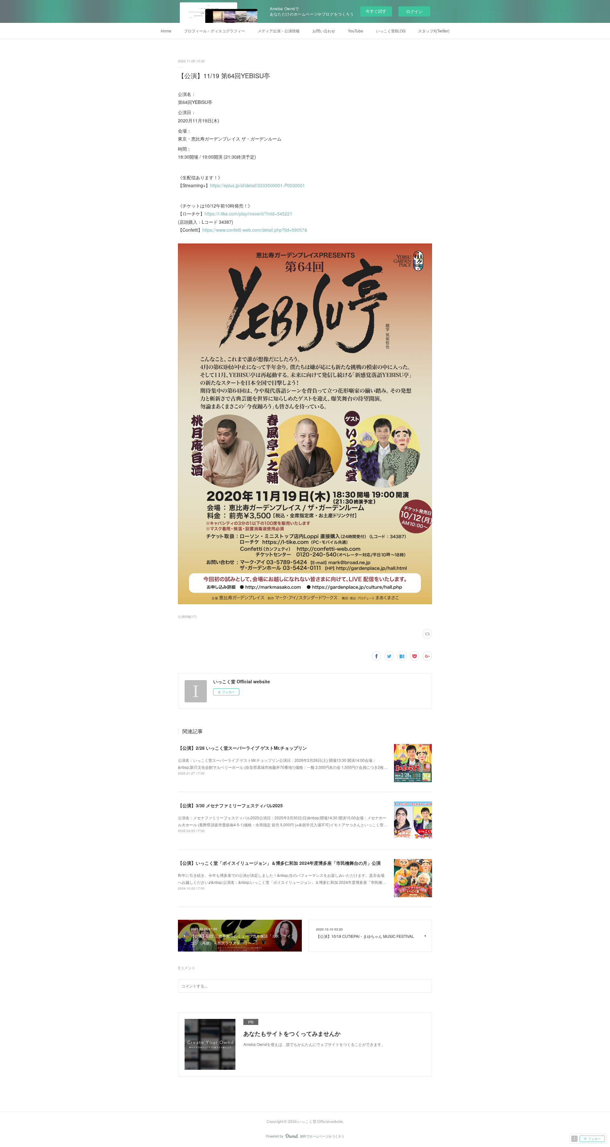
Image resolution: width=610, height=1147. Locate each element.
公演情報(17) (187, 616)
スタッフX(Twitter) (434, 30)
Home (166, 30)
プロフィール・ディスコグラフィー (214, 30)
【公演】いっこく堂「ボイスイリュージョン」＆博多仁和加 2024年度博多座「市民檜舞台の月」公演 (279, 863)
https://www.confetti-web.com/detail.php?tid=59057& (254, 230)
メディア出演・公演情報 (279, 30)
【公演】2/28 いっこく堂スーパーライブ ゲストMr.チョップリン (242, 748)
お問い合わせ (323, 30)
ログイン (414, 11)
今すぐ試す (376, 11)
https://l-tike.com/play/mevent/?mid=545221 (248, 213)
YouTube (355, 30)
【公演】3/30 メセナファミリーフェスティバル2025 (230, 805)
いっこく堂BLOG (390, 30)
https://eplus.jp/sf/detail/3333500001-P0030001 (257, 185)
